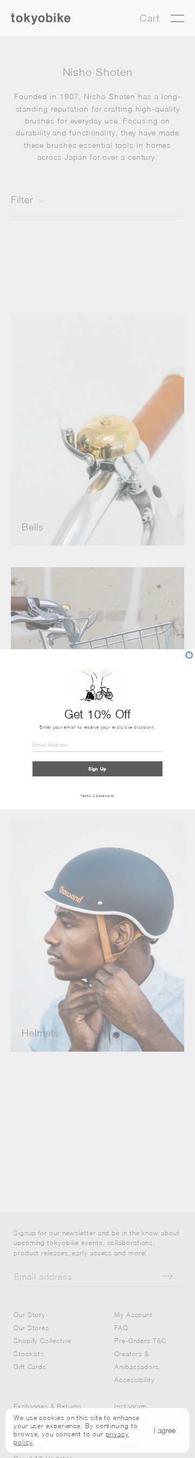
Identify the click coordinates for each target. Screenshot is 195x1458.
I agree (165, 1430)
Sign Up (97, 769)
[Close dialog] (189, 655)
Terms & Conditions (97, 795)
